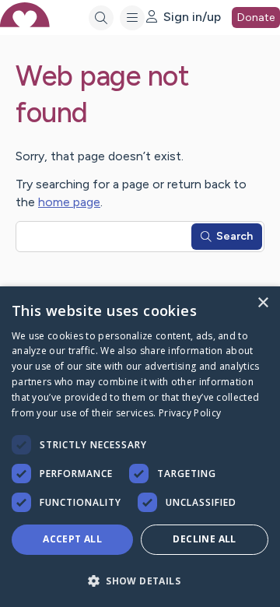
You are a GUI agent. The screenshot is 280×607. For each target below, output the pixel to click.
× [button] (262, 303)
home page (69, 202)
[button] (140, 580)
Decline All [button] (204, 539)
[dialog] (140, 446)
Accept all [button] (72, 539)
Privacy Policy (190, 412)
